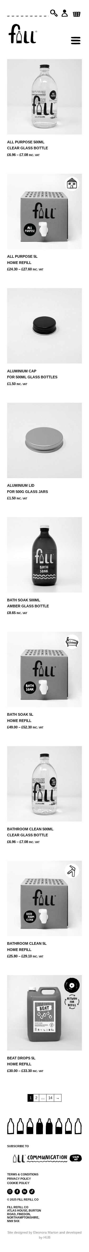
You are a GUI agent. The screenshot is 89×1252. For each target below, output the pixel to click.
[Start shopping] (76, 13)
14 (50, 1098)
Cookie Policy (18, 1183)
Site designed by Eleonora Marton (32, 1232)
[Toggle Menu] (75, 30)
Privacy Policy (19, 1178)
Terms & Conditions (22, 1174)
